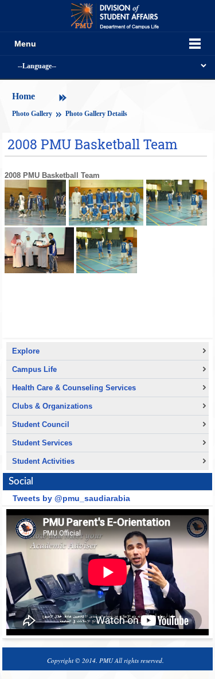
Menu (25, 43)
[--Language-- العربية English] (107, 67)
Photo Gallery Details (96, 114)
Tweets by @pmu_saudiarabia (71, 498)
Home (23, 96)
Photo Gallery (33, 114)
